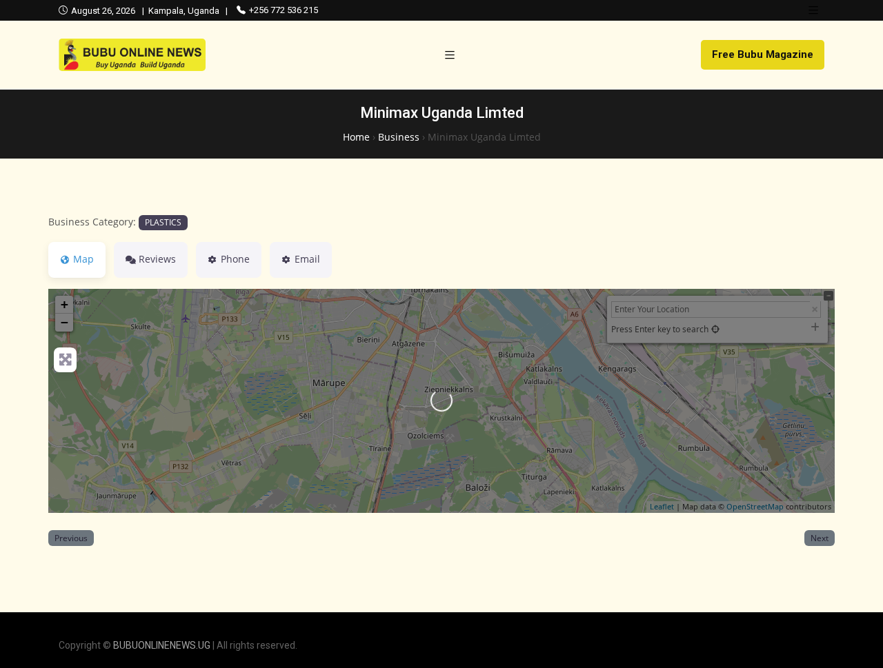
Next (820, 537)
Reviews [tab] (157, 258)
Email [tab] (307, 258)
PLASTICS (163, 221)
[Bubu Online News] (132, 54)
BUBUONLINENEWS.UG (161, 645)
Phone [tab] (235, 258)
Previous (71, 537)
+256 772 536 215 (283, 10)
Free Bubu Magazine (762, 54)
